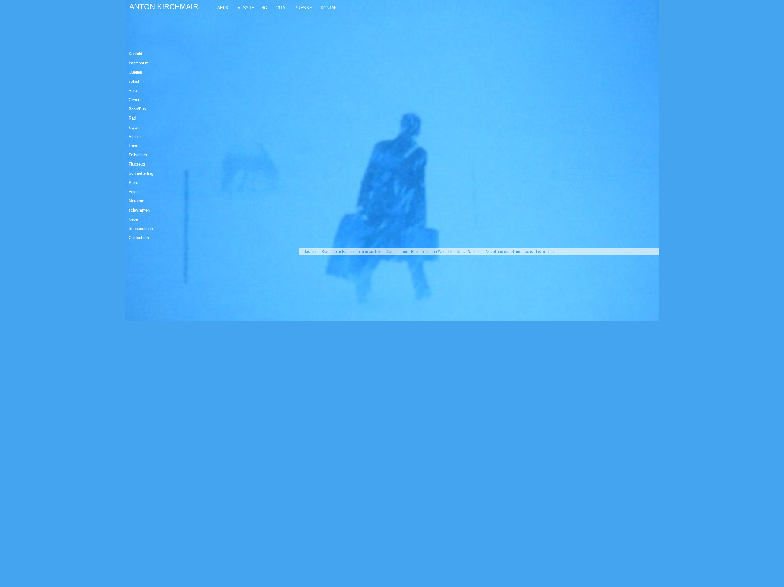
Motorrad (136, 201)
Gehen (134, 99)
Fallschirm (138, 155)
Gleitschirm (139, 237)
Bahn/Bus (137, 109)
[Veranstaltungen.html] (291, 8)
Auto (133, 90)
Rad (132, 118)
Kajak (134, 127)
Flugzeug (137, 164)
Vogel (133, 191)
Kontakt (135, 53)
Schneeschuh (141, 228)
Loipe (133, 145)
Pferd (133, 182)
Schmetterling (141, 173)
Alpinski (136, 136)
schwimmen (139, 210)
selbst (134, 81)
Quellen (135, 72)
